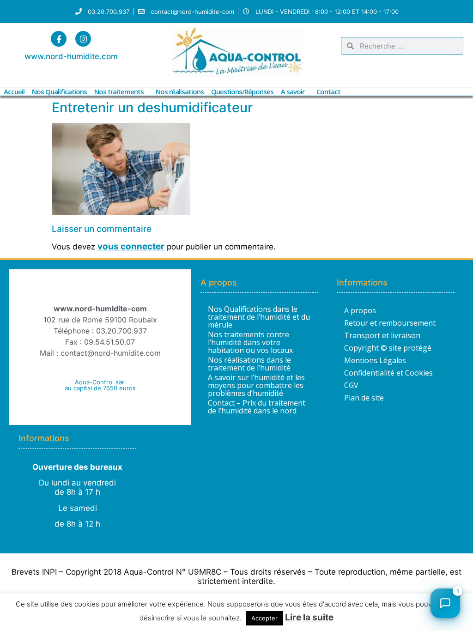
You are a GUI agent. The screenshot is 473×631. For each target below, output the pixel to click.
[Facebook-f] (59, 39)
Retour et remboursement (390, 323)
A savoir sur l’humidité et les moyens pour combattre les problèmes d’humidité (256, 385)
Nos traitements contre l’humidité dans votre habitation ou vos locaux (250, 342)
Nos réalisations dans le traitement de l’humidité (249, 364)
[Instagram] (83, 39)
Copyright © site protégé (387, 348)
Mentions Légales (375, 360)
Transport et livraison (382, 335)
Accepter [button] (264, 618)
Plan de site (364, 398)
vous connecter (130, 246)
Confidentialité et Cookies (388, 373)
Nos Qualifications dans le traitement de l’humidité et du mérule (259, 317)
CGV (351, 385)
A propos (360, 310)
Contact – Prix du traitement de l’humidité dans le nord (256, 407)
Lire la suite (309, 617)
